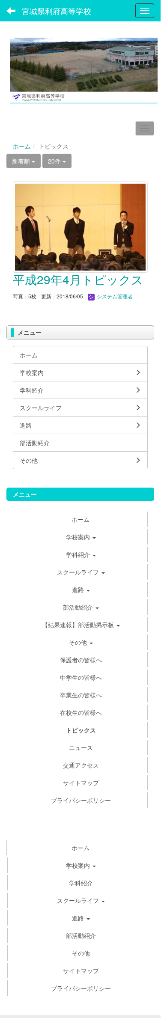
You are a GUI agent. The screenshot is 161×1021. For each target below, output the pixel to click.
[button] (80, 918)
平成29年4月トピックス (78, 279)
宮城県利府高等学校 (56, 10)
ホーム (22, 146)
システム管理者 (114, 296)
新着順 (22, 161)
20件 (55, 161)
